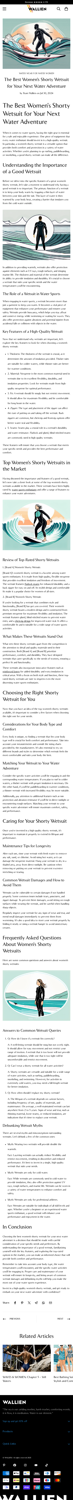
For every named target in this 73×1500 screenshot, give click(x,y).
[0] (66, 9)
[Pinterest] (22, 1302)
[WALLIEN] (36, 8)
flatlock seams (32, 584)
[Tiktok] (46, 1465)
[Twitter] (29, 1302)
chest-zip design (22, 621)
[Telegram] (36, 1302)
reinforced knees (11, 671)
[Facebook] (15, 1302)
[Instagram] (25, 1465)
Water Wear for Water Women (36, 73)
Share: (6, 1303)
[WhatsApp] (43, 1302)
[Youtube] (36, 1465)
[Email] (50, 1302)
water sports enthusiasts (24, 490)
